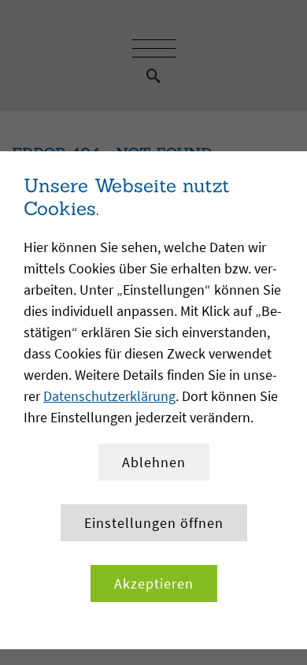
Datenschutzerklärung (109, 396)
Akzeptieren (154, 583)
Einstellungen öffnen (154, 523)
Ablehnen (154, 462)
